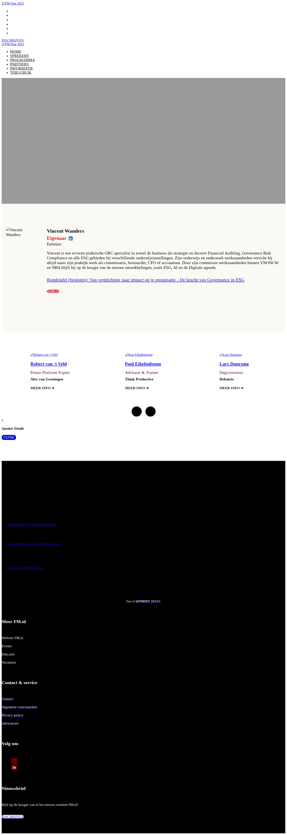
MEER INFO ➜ (17, 388)
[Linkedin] (14, 767)
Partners (20, 24)
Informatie (22, 28)
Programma (23, 20)
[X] (14, 760)
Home (16, 11)
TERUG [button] (53, 291)
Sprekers (20, 15)
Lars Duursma (208, 363)
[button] (13, 40)
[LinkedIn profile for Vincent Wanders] (71, 238)
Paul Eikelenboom (117, 363)
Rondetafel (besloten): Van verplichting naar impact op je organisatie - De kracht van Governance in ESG (145, 279)
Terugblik (21, 33)
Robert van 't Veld (23, 363)
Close (8, 437)
